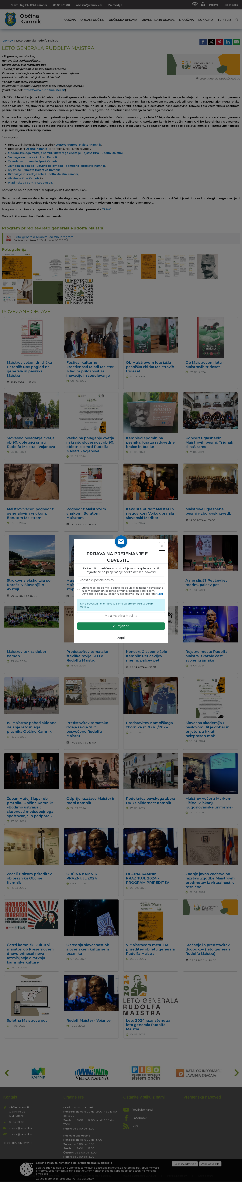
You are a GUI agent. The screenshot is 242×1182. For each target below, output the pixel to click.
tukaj (160, 593)
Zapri (121, 638)
